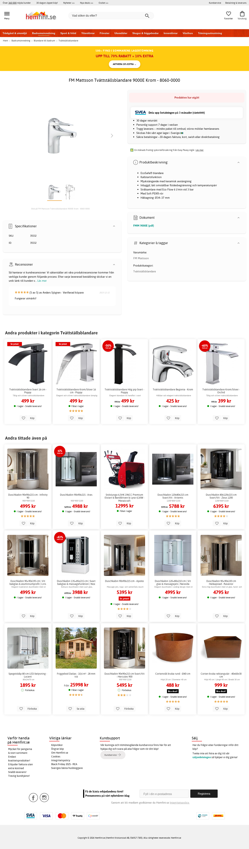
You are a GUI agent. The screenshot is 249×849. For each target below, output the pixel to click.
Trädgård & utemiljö (15, 33)
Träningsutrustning (210, 33)
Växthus (188, 33)
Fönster (104, 33)
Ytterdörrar (88, 33)
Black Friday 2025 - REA (64, 764)
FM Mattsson (141, 258)
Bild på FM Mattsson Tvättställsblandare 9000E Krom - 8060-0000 (60, 208)
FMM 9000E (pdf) (143, 225)
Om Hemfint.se (59, 752)
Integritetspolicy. (180, 802)
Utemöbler (120, 33)
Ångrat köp (57, 748)
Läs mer (42, 280)
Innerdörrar (171, 33)
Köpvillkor (57, 745)
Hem (5, 40)
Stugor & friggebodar (145, 33)
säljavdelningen (201, 757)
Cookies (55, 756)
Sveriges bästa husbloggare (67, 768)
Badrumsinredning (43, 33)
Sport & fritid (68, 33)
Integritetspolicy (60, 760)
